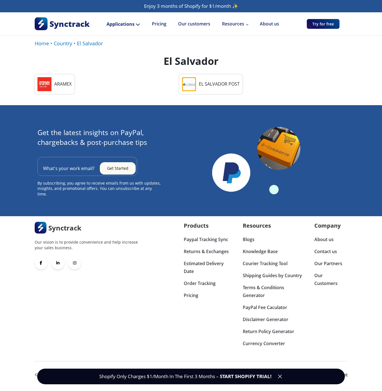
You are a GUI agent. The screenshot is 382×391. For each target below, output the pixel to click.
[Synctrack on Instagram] (74, 262)
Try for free (323, 24)
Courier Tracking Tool (265, 263)
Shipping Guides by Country (272, 275)
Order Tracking (200, 283)
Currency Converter (264, 343)
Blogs (248, 239)
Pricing (159, 24)
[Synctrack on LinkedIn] (57, 262)
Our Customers (326, 279)
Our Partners (328, 263)
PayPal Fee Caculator (265, 307)
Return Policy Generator (268, 331)
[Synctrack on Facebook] (41, 262)
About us (269, 24)
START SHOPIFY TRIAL (245, 376)
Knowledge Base (260, 251)
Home (42, 43)
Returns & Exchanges (206, 251)
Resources (233, 24)
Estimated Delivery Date (204, 267)
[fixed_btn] (280, 376)
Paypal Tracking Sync (206, 239)
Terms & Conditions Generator (263, 291)
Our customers (194, 24)
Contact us (325, 251)
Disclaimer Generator (265, 319)
